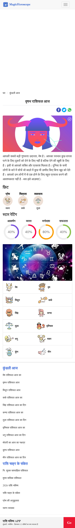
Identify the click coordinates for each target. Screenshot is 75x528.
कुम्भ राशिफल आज (11, 450)
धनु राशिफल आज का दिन (14, 435)
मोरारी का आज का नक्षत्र (14, 442)
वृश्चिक (49, 326)
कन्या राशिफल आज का (13, 412)
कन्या (49, 313)
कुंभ (16, 352)
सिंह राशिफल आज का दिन (14, 405)
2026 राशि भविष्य (10, 485)
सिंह (16, 313)
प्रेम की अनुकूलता (11, 500)
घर (4, 93)
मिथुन (17, 300)
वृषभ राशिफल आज (11, 382)
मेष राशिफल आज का (12, 375)
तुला (17, 326)
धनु (16, 339)
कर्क (50, 300)
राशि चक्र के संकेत (11, 493)
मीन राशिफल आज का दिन (14, 457)
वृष (49, 287)
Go (69, 522)
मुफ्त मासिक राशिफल (12, 478)
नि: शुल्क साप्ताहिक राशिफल (15, 470)
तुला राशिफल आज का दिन (14, 420)
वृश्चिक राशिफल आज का (14, 427)
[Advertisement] (37, 50)
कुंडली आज (14, 93)
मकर (49, 339)
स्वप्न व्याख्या (8, 508)
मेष (16, 287)
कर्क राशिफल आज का (12, 397)
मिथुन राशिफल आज (11, 390)
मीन (49, 352)
